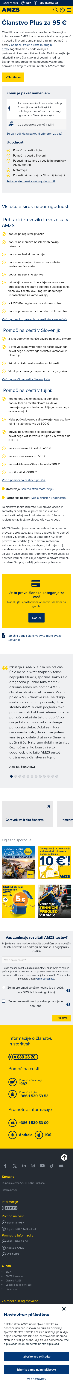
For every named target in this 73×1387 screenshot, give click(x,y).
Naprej (36, 618)
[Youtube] (42, 1166)
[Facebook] (5, 1166)
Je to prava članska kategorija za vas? (36, 595)
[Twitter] (14, 1166)
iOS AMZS (13, 1254)
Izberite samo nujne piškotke (36, 1369)
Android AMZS (15, 1248)
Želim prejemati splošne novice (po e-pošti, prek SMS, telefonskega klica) (35, 989)
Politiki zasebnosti (44, 978)
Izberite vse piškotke (37, 1356)
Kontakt (8, 1176)
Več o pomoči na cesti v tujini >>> (23, 480)
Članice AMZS (14, 1280)
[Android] (61, 1166)
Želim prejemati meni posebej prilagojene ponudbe (35, 1003)
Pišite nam (11, 1289)
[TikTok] (52, 1166)
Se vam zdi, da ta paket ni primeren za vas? (34, 133)
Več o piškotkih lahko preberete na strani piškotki (36, 1342)
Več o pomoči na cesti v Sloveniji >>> (26, 379)
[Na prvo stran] (15, 10)
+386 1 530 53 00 (17, 1241)
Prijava (62, 1018)
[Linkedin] (24, 1166)
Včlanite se (13, 77)
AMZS (9, 1272)
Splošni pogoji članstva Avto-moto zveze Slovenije (35, 637)
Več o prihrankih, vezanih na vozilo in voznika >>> (34, 319)
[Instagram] (33, 1166)
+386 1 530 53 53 (25, 1229)
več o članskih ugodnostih (49, 498)
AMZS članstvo (14, 1276)
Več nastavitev (36, 1379)
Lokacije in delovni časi (19, 1285)
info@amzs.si (9, 1190)
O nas (6, 1265)
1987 (21, 1222)
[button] (11, 776)
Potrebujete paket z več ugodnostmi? (31, 181)
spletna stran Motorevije (37, 489)
